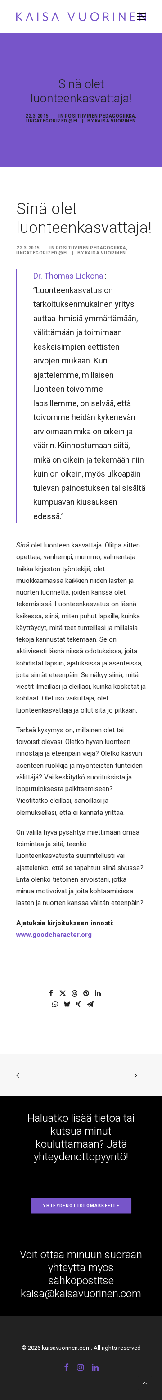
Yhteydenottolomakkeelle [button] (81, 1205)
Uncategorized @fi (52, 120)
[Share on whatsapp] (55, 1004)
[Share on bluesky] (66, 1004)
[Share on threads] (74, 993)
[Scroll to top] (145, 1382)
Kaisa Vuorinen (115, 120)
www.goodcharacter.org (54, 935)
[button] (141, 16)
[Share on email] (90, 1004)
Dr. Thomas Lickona (68, 275)
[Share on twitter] (62, 993)
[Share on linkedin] (97, 993)
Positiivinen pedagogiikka (100, 116)
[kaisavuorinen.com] (81, 16)
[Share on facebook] (50, 993)
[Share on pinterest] (86, 993)
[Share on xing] (78, 1004)
